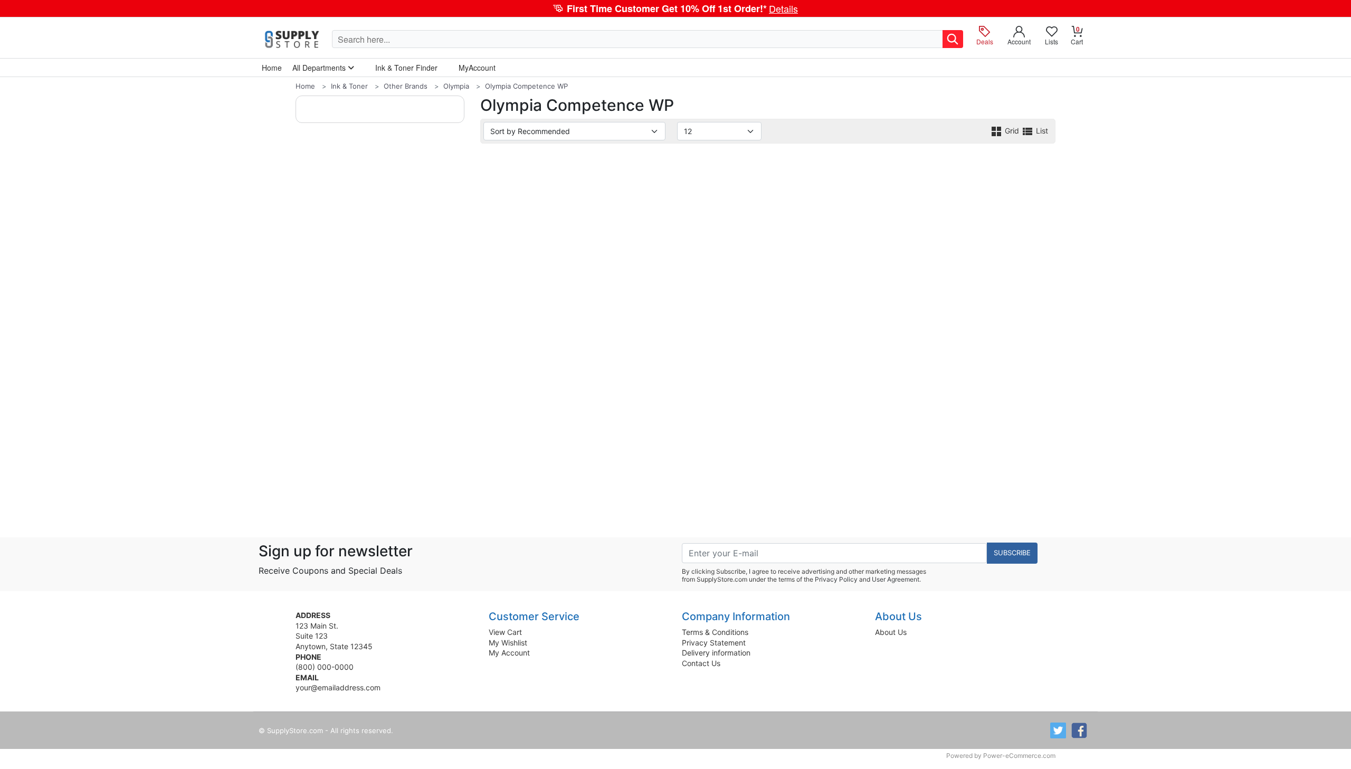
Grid (1012, 130)
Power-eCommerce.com (1019, 755)
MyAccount (477, 67)
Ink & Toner (349, 86)
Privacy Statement (714, 642)
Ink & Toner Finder (406, 67)
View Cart (505, 632)
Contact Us (701, 663)
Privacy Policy (836, 579)
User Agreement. (896, 579)
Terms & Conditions (715, 632)
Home (305, 86)
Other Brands (405, 86)
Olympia (456, 86)
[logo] (293, 39)
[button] (675, 8)
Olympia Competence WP (526, 86)
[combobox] (637, 39)
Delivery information (716, 652)
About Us (891, 632)
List (1041, 130)
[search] (953, 39)
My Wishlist (508, 642)
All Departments (320, 67)
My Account (509, 652)
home (272, 67)
